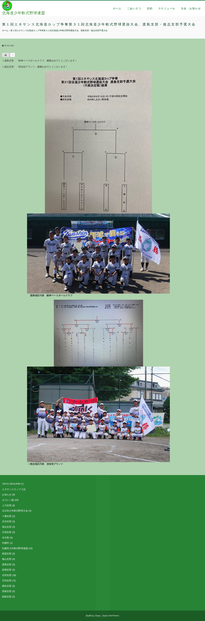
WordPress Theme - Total (96, 616)
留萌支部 (6, 569)
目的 (150, 8)
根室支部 (6, 553)
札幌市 (5, 543)
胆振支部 (6, 591)
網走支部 (6, 586)
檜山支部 (6, 559)
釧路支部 (6, 596)
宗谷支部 (6, 521)
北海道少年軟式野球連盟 (23, 13)
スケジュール (166, 8)
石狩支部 (6, 575)
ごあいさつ (134, 8)
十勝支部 (6, 516)
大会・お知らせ (191, 8)
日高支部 (6, 532)
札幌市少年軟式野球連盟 (15, 548)
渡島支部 (6, 564)
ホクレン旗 (8, 500)
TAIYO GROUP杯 (11, 484)
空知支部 (6, 580)
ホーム (117, 8)
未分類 (5, 537)
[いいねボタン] (5, 55)
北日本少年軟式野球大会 (15, 510)
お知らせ (6, 494)
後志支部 (6, 527)
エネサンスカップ (11, 489)
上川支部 (6, 505)
